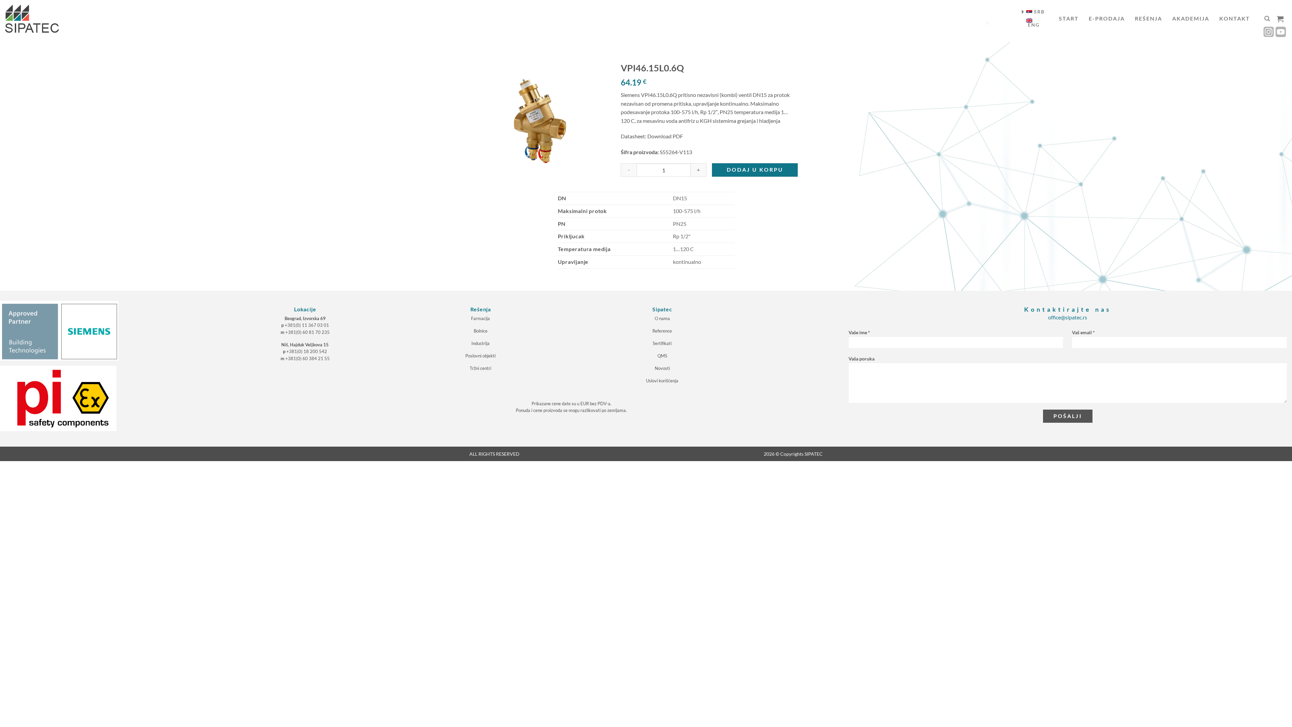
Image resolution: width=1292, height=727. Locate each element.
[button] (1267, 18)
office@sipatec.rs (1067, 317)
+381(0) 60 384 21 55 (307, 358)
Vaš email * (1083, 332)
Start (1069, 18)
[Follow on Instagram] (1268, 31)
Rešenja (1148, 18)
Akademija (1190, 18)
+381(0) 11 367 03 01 (307, 325)
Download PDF (665, 136)
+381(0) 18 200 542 (306, 351)
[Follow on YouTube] (1280, 31)
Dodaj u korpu (755, 170)
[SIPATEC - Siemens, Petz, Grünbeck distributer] (32, 18)
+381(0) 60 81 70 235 (307, 332)
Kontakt (1234, 18)
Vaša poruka (861, 358)
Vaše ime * (859, 332)
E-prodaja (1107, 18)
